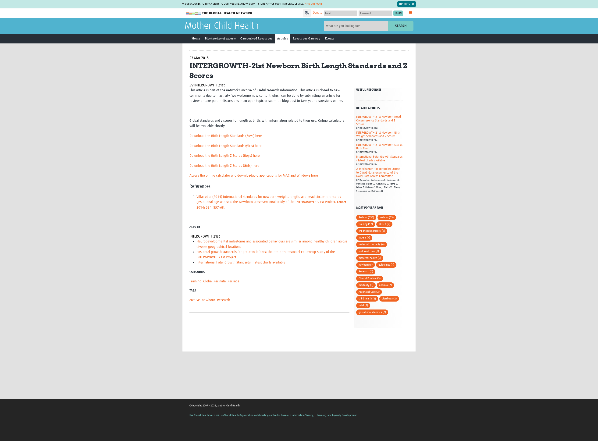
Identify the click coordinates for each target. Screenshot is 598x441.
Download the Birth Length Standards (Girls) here (225, 146)
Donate (317, 12)
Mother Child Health (222, 26)
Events (329, 38)
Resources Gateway (306, 38)
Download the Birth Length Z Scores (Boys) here (224, 155)
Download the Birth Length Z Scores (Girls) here (224, 165)
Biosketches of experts (220, 38)
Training (195, 281)
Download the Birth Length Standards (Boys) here (225, 136)
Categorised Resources (256, 38)
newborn (208, 300)
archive (194, 300)
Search (400, 26)
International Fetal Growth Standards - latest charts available (240, 262)
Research (223, 300)
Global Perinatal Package (221, 281)
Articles (282, 38)
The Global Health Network (219, 13)
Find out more (313, 4)
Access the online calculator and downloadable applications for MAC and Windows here (253, 175)
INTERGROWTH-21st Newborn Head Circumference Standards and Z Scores (378, 120)
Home (196, 38)
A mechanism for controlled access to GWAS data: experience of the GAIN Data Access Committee (378, 172)
